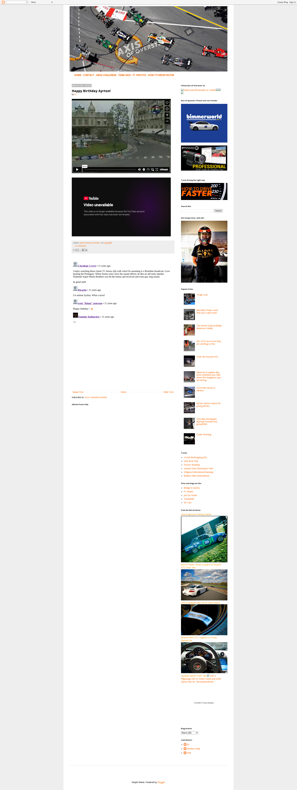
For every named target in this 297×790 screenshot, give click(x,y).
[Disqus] (123, 299)
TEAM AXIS (124, 75)
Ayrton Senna (85, 243)
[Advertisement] (123, 364)
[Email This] (74, 250)
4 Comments (80, 246)
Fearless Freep (193, 748)
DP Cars (188, 502)
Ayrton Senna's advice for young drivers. (208, 404)
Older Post (168, 392)
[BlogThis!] (77, 250)
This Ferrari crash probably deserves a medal (209, 327)
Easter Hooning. (204, 434)
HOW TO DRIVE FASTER (161, 75)
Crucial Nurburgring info (195, 457)
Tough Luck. (202, 294)
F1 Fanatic (188, 491)
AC (188, 744)
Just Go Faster (190, 495)
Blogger (161, 782)
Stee (189, 753)
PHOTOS (141, 75)
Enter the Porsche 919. (207, 357)
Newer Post (78, 392)
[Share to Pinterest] (86, 250)
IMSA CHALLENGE (106, 75)
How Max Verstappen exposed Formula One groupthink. (206, 421)
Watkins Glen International (196, 476)
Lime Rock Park (191, 461)
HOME (77, 75)
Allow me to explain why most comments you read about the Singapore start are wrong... (208, 376)
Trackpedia (189, 499)
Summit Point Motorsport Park (198, 468)
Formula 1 (96, 243)
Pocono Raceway (192, 465)
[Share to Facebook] (83, 250)
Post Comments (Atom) (96, 397)
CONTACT (88, 75)
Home (123, 392)
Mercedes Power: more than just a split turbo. (207, 311)
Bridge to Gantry (192, 488)
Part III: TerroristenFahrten (201, 682)
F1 (134, 75)
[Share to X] (80, 250)
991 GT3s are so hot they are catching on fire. (208, 342)
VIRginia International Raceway (198, 472)
